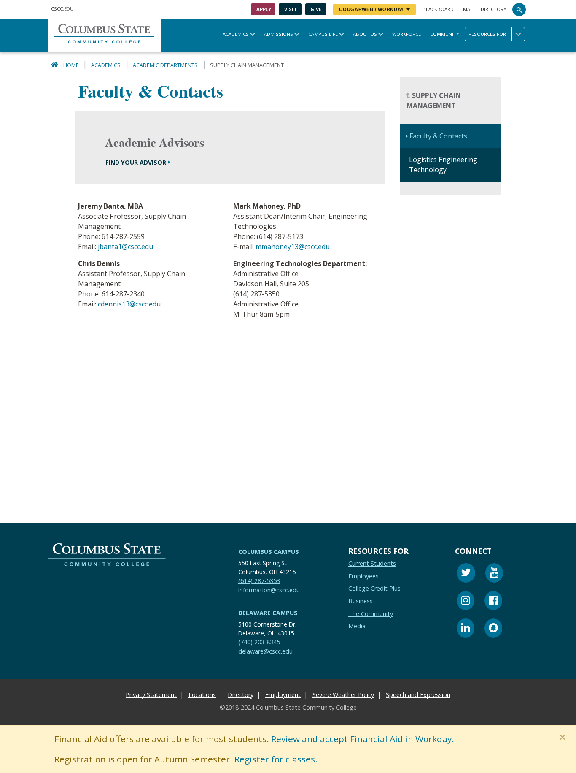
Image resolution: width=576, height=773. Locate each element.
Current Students (372, 563)
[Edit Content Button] (5, 767)
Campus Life (323, 34)
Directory (493, 9)
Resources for (487, 34)
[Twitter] (466, 574)
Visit (290, 9)
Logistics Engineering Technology (443, 165)
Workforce (406, 34)
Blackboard (438, 9)
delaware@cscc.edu (265, 651)
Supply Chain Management (433, 101)
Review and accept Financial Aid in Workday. (362, 739)
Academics (236, 34)
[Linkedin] (465, 629)
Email (467, 9)
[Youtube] (494, 574)
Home (71, 65)
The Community (370, 614)
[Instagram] (465, 602)
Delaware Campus (268, 613)
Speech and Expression (418, 695)
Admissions (278, 34)
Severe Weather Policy (343, 695)
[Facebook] (493, 602)
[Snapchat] (493, 629)
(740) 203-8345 (259, 642)
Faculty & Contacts (438, 136)
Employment (283, 695)
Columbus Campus (268, 552)
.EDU (62, 8)
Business (360, 601)
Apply (263, 9)
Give (315, 9)
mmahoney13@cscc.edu (293, 247)
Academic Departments (165, 65)
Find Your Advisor (135, 162)
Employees (363, 576)
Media (357, 626)
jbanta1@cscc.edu (125, 247)
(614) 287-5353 (259, 581)
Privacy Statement (151, 695)
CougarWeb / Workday (371, 9)
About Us (365, 34)
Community (444, 34)
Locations (202, 695)
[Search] (519, 9)
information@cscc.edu (269, 590)
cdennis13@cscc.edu (129, 304)
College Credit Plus (374, 588)
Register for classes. (276, 759)
